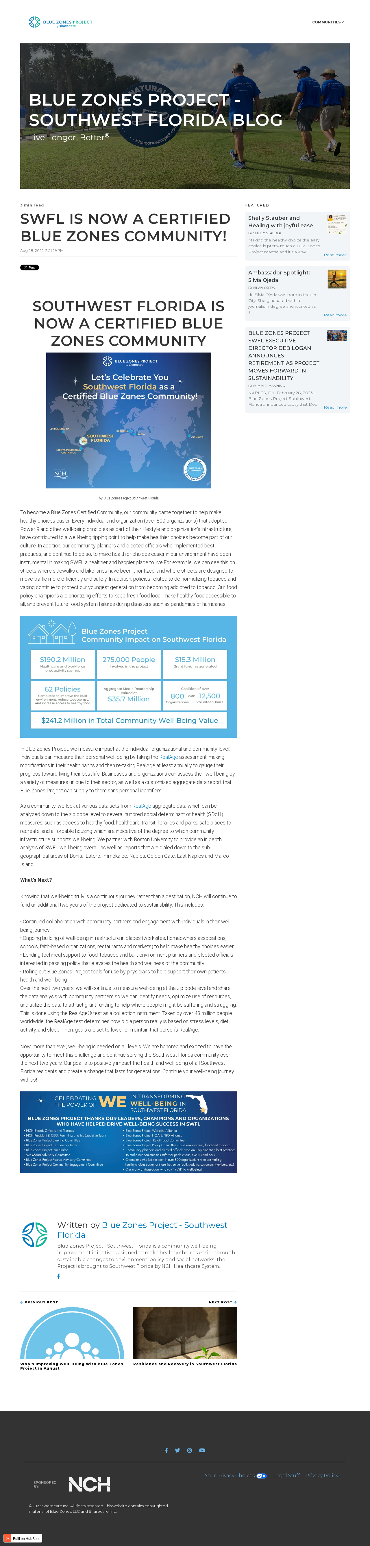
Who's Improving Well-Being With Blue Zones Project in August (71, 1366)
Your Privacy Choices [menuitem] (230, 1475)
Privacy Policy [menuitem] (322, 1475)
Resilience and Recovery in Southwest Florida (185, 1364)
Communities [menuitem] (326, 22)
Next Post (221, 1302)
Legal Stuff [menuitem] (286, 1475)
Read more (335, 254)
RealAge (168, 757)
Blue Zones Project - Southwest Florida (142, 1230)
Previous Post (40, 1302)
